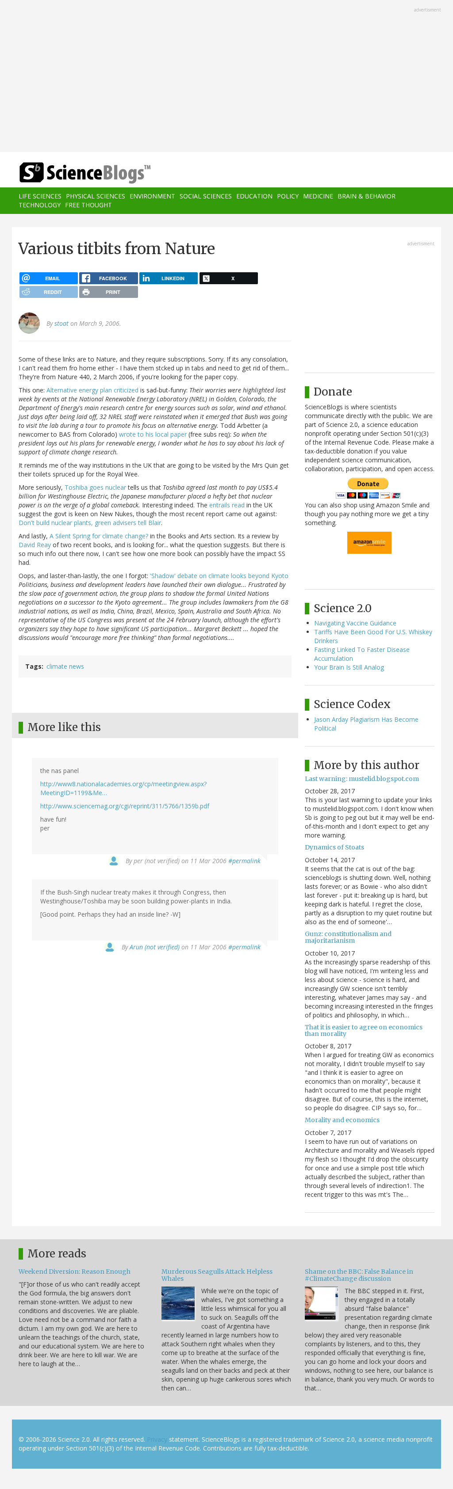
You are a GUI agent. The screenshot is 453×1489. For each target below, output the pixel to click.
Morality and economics (342, 1120)
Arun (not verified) (155, 947)
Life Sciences (40, 196)
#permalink (244, 861)
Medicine (318, 196)
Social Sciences (206, 196)
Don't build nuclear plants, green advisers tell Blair (90, 522)
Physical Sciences (95, 196)
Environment (152, 196)
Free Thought (88, 205)
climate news (65, 666)
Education (254, 196)
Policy (288, 196)
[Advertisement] (226, 77)
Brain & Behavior (366, 196)
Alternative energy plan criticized (92, 390)
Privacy (157, 1439)
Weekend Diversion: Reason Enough (75, 1272)
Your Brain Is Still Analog (349, 667)
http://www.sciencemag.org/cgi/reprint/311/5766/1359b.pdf (124, 806)
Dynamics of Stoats (334, 847)
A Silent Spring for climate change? (99, 536)
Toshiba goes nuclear (95, 487)
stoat (61, 323)
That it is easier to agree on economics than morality (363, 1030)
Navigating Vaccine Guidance (355, 623)
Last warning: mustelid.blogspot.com (362, 779)
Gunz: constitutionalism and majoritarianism (348, 937)
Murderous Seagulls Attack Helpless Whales (217, 1275)
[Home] (88, 173)
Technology (40, 205)
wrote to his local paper (153, 434)
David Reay (35, 545)
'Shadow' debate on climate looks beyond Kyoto (219, 575)
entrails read (227, 505)
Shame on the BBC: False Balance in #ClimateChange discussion (359, 1275)
